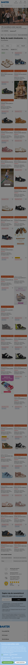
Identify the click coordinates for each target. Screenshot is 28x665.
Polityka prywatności (9, 652)
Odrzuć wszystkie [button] (20, 662)
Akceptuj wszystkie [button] (7, 662)
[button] (14, 660)
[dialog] (14, 332)
